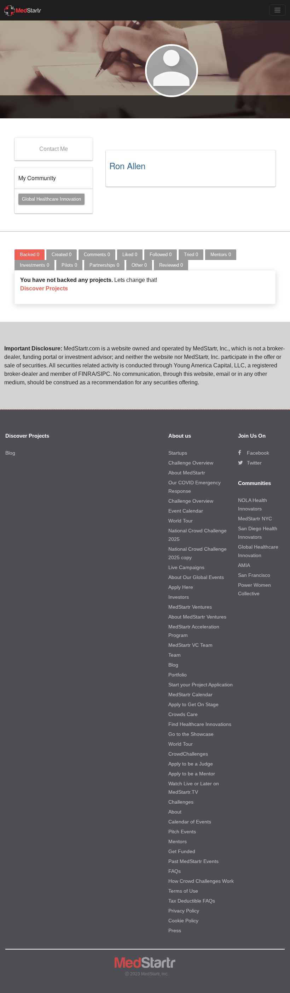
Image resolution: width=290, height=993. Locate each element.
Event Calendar (185, 511)
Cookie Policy (183, 920)
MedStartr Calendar (190, 694)
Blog (10, 453)
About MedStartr (186, 472)
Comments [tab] (97, 254)
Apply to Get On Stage (193, 704)
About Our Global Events (196, 577)
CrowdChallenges (188, 754)
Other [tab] (139, 265)
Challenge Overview (190, 463)
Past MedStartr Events (193, 861)
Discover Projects (44, 288)
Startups (177, 453)
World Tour (180, 521)
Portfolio (177, 675)
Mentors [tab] (220, 254)
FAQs (174, 871)
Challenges (180, 802)
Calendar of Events (189, 821)
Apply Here (180, 587)
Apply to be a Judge (190, 764)
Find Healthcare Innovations (199, 724)
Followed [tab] (161, 254)
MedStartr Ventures (190, 607)
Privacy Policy (183, 911)
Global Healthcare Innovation (51, 199)
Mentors (177, 841)
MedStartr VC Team (190, 645)
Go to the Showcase (191, 734)
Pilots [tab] (69, 265)
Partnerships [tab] (104, 265)
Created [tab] (61, 254)
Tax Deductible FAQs (191, 901)
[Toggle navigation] (277, 10)
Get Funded (181, 851)
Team (174, 655)
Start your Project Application (200, 684)
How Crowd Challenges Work (201, 881)
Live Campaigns (186, 567)
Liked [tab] (129, 254)
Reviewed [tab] (171, 265)
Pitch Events (182, 831)
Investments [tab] (34, 265)
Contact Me (53, 149)
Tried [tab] (191, 254)
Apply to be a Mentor (191, 773)
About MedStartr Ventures (197, 617)
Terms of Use (183, 891)
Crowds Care (183, 714)
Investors (178, 597)
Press (174, 930)
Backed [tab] (29, 254)
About (174, 812)
